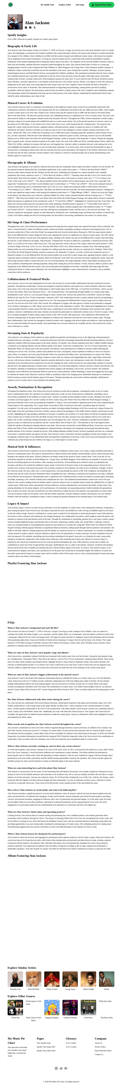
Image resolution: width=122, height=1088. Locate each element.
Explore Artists (65, 5)
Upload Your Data (103, 4)
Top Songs (80, 5)
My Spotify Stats (47, 5)
